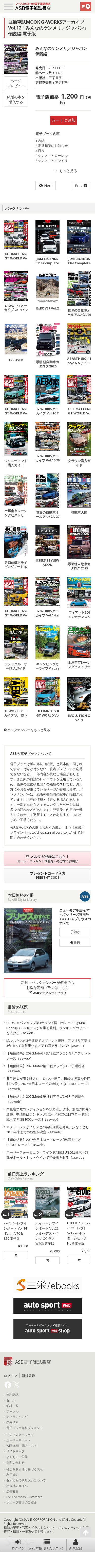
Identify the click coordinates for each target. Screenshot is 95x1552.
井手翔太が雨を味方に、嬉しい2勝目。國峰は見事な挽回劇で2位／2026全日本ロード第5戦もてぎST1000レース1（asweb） (48, 1083)
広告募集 (12, 1491)
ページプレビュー (16, 83)
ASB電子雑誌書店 (33, 1362)
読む (76, 932)
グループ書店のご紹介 (21, 1502)
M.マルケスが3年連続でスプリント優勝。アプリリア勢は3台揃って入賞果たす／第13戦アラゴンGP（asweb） (48, 1043)
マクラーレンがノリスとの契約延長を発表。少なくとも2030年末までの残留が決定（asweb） (47, 1129)
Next (48, 185)
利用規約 (12, 1475)
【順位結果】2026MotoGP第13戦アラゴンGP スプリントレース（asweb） (48, 1056)
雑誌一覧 (12, 1406)
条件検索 (12, 1422)
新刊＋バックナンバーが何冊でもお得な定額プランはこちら (47, 987)
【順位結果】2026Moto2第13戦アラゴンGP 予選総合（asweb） (45, 1068)
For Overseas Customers (24, 1497)
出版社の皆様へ (17, 1486)
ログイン (18, 1548)
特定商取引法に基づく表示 (24, 1469)
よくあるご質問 (17, 1457)
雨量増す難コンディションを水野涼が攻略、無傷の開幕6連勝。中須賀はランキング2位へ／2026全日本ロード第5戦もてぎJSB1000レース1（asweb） (48, 1114)
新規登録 (75, 1548)
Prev (78, 185)
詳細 (76, 942)
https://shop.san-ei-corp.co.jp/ (48, 832)
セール (10, 1400)
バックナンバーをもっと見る (28, 729)
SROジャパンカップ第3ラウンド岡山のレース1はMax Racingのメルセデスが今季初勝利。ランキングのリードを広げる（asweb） (47, 1027)
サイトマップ (15, 1451)
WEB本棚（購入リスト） (23, 1446)
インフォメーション (20, 1435)
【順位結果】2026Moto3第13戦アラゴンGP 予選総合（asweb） (45, 1099)
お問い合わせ (15, 1463)
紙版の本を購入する (16, 99)
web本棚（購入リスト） (47, 1548)
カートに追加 (63, 120)
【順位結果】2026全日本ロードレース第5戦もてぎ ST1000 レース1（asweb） (43, 1142)
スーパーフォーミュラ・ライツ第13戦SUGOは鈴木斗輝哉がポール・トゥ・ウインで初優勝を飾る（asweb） (47, 1155)
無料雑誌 (12, 1395)
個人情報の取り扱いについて (26, 1480)
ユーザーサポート (18, 1440)
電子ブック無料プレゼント (24, 1428)
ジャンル (12, 1411)
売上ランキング (17, 1417)
